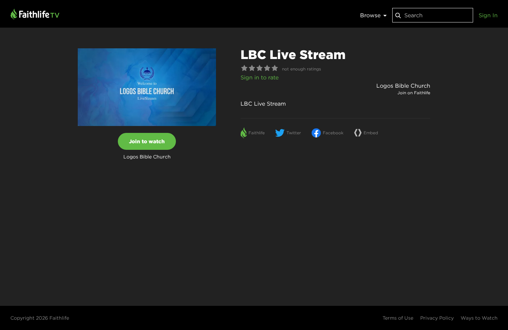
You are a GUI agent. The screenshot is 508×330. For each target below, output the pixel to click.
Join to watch (147, 141)
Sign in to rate (260, 77)
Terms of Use (398, 318)
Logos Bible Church (403, 85)
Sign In (488, 15)
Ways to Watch (479, 318)
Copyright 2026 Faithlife (39, 318)
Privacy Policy (437, 318)
